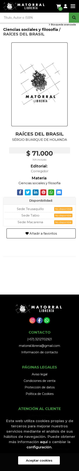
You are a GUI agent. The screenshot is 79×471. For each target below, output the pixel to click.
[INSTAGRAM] (32, 320)
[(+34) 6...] (47, 320)
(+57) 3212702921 (39, 339)
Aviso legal (39, 374)
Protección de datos (40, 387)
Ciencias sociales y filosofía (31, 29)
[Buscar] (74, 18)
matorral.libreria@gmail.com (39, 346)
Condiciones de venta (39, 381)
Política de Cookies (40, 394)
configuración (39, 447)
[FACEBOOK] (39, 320)
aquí (44, 442)
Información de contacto (39, 352)
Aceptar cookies (39, 460)
